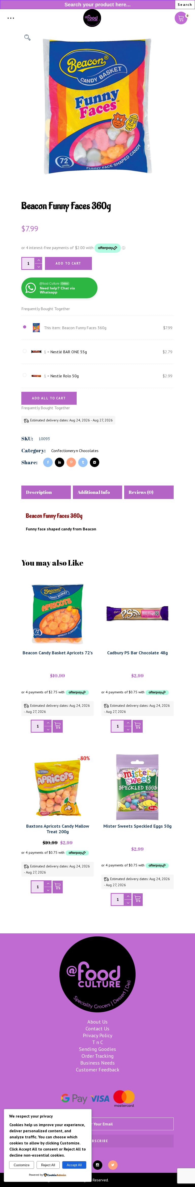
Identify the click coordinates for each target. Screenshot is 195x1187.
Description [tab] (39, 492)
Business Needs (97, 1063)
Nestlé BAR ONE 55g (68, 351)
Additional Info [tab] (93, 492)
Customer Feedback (97, 1069)
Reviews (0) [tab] (141, 492)
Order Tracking (98, 1056)
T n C (97, 1042)
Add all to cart (49, 398)
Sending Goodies (97, 1049)
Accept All (74, 1165)
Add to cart (68, 263)
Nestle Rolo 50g (64, 375)
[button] (27, 37)
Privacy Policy (97, 1035)
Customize (21, 1165)
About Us (97, 1021)
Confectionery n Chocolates (75, 450)
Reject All (48, 1165)
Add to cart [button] (58, 727)
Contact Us (97, 1028)
